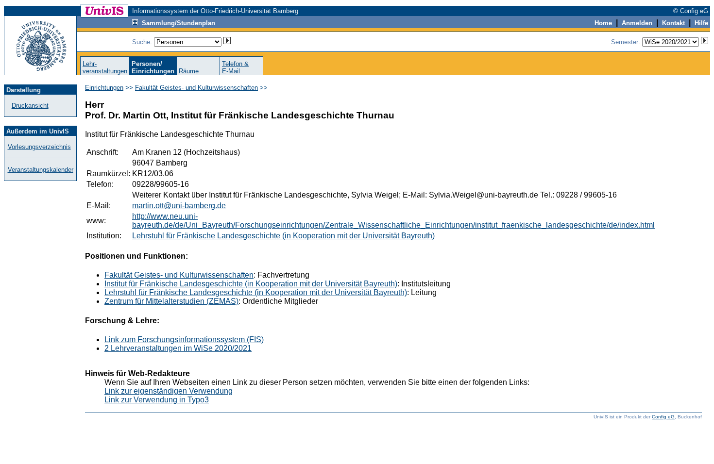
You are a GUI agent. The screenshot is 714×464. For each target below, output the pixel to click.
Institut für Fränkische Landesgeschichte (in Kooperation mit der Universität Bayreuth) (250, 284)
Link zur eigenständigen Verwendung (168, 391)
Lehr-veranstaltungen (105, 67)
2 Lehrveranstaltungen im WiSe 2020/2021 (178, 348)
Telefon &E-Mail (235, 67)
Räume (189, 71)
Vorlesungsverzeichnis (39, 146)
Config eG (663, 416)
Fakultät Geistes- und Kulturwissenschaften (196, 87)
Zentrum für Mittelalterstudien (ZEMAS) (171, 301)
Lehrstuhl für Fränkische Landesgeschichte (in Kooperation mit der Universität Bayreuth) (283, 236)
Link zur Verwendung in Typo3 (156, 400)
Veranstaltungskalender (40, 169)
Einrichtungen (104, 87)
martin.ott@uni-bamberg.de (179, 205)
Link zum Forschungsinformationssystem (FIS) (184, 339)
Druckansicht (30, 105)
